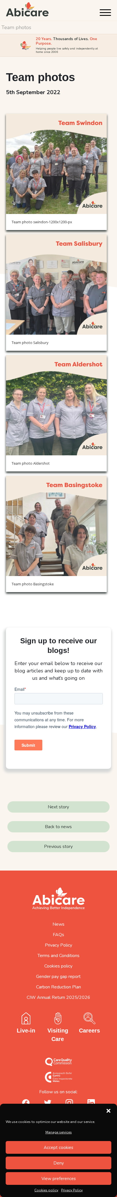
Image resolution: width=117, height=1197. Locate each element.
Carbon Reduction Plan (58, 987)
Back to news (58, 827)
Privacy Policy (72, 1190)
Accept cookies (58, 1147)
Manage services (58, 1132)
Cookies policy (46, 1190)
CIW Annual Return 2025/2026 (58, 997)
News (58, 924)
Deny (58, 1163)
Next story (58, 807)
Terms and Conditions (58, 956)
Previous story (58, 846)
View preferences (58, 1178)
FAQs (58, 935)
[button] (108, 1111)
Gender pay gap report (58, 976)
